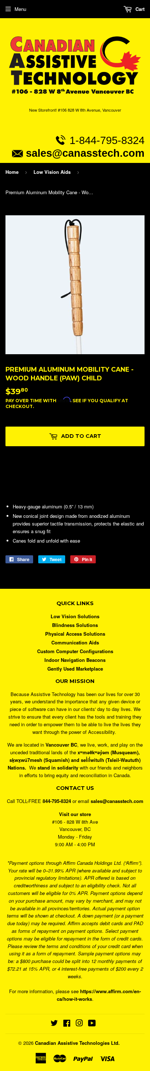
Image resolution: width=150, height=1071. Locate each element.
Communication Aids (75, 642)
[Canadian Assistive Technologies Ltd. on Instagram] (79, 1023)
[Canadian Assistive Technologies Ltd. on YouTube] (92, 1023)
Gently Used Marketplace (75, 668)
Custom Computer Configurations (75, 651)
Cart (139, 8)
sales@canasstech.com (85, 153)
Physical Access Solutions (75, 633)
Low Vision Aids (52, 171)
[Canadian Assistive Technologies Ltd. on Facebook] (67, 1023)
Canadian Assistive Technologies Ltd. (77, 1042)
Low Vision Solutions (75, 616)
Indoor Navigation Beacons (75, 659)
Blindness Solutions (75, 625)
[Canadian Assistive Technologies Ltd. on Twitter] (54, 1023)
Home (12, 171)
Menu (20, 8)
